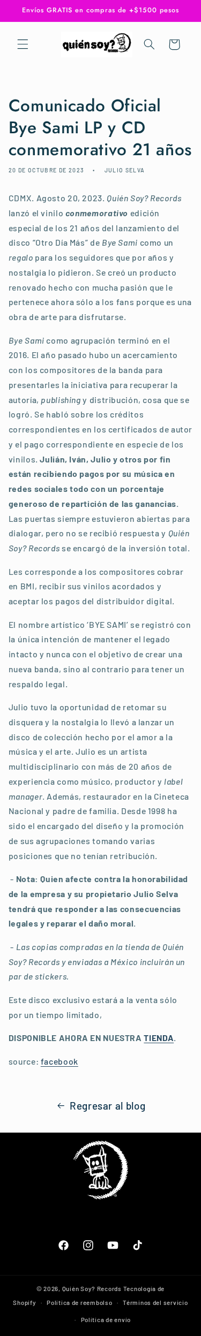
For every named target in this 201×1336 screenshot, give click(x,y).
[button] (22, 44)
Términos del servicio (155, 1302)
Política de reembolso (79, 1302)
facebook (59, 1061)
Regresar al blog (107, 1105)
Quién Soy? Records (92, 1288)
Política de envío (106, 1319)
